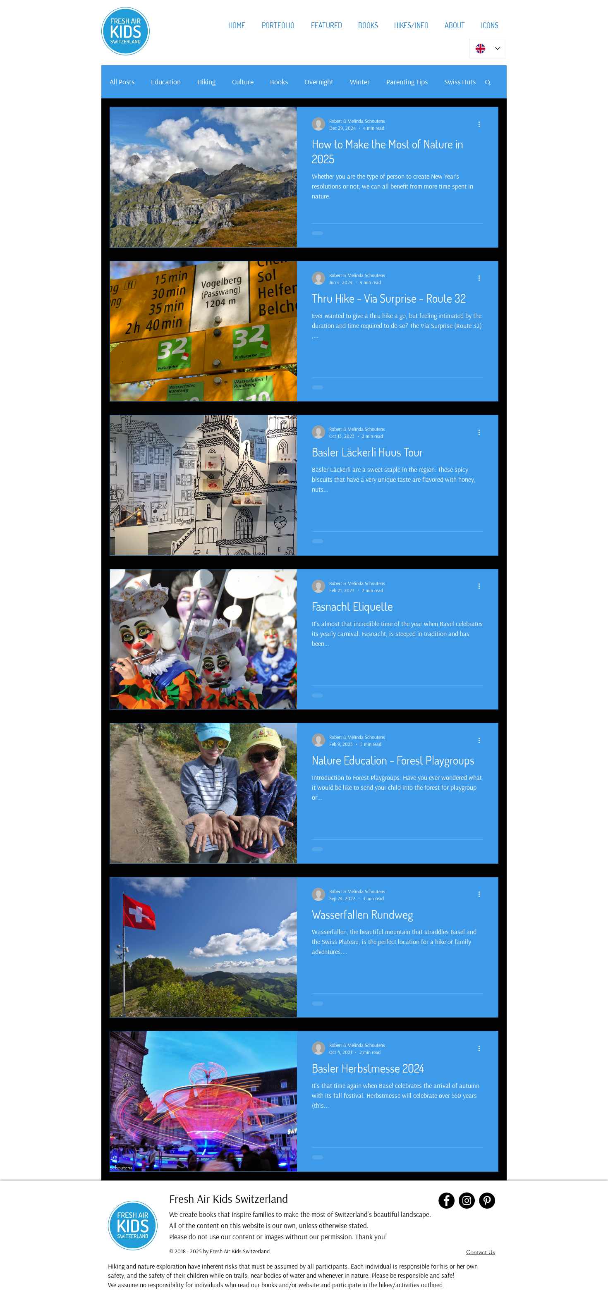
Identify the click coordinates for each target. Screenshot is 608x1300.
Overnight (318, 81)
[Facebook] (446, 1200)
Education (166, 81)
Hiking (206, 81)
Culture (243, 81)
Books (279, 81)
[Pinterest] (487, 1200)
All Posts (122, 81)
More (452, 81)
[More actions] (482, 124)
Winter (360, 81)
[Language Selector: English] (487, 48)
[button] (488, 83)
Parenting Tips (407, 81)
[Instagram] (467, 1200)
